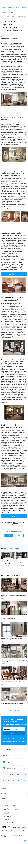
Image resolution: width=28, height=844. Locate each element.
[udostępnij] (25, 841)
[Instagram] (13, 780)
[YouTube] (8, 780)
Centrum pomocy (8, 822)
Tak (9, 535)
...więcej (20, 743)
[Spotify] (24, 780)
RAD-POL (10, 12)
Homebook (4, 798)
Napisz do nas (7, 819)
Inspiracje (10, 775)
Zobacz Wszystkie (14, 710)
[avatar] (4, 13)
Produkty (4, 775)
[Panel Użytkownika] (21, 2)
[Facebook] (3, 780)
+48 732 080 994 (9, 806)
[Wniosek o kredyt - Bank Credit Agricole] (23, 830)
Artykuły (24, 775)
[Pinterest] (18, 780)
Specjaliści (17, 775)
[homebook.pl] (9, 2)
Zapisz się (14, 733)
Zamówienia (4, 793)
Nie (19, 535)
